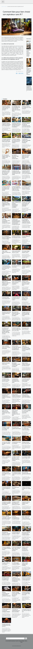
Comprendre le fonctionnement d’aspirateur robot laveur (15, 380)
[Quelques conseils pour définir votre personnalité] (6, 423)
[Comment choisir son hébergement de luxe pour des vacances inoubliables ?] (16, 119)
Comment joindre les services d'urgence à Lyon (6, 488)
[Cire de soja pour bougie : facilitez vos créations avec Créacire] (6, 151)
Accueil (3, 6)
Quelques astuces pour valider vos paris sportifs (6, 474)
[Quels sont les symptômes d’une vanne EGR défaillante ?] (26, 390)
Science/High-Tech (21, 641)
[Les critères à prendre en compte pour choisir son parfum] (26, 423)
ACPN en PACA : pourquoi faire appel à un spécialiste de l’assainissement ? (16, 347)
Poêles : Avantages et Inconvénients (6, 457)
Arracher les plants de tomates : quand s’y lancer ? (26, 267)
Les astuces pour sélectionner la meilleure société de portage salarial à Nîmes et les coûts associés (6, 331)
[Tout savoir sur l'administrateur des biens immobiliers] (16, 605)
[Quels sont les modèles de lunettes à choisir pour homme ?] (16, 390)
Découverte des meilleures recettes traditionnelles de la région (6, 204)
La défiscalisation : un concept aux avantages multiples (6, 610)
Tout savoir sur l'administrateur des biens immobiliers (16, 610)
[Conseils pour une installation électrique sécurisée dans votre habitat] (16, 167)
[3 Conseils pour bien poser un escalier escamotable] (26, 375)
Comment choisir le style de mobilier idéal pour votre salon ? (16, 329)
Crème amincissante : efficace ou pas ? (16, 251)
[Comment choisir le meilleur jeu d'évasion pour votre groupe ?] (6, 119)
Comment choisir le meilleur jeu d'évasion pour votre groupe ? (6, 125)
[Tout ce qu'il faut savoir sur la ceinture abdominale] (6, 342)
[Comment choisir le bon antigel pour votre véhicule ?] (26, 102)
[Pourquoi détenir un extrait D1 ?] (26, 232)
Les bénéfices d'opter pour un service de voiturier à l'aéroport (26, 188)
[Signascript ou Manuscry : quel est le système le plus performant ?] (6, 277)
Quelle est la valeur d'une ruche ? (6, 363)
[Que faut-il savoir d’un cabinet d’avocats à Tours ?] (6, 308)
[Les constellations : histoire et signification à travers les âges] (6, 232)
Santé (17, 641)
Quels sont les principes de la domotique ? (25, 299)
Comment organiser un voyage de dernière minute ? (6, 548)
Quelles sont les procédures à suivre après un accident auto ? (26, 283)
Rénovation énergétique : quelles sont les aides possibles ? (16, 364)
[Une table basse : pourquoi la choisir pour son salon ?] (6, 375)
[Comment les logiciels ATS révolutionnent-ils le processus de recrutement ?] (29, 81)
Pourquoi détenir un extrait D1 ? (26, 237)
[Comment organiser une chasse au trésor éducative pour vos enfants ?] (16, 135)
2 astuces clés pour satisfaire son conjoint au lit (26, 488)
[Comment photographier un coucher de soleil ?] (16, 512)
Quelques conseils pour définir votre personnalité (5, 429)
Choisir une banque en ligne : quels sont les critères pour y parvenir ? (16, 548)
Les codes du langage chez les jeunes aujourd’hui (26, 412)
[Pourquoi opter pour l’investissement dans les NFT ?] (6, 620)
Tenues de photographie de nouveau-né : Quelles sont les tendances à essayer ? (26, 348)
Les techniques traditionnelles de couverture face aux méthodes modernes (26, 221)
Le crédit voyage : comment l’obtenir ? (16, 563)
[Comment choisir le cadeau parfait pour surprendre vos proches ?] (6, 102)
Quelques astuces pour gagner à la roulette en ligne (5, 579)
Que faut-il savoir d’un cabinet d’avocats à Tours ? (6, 313)
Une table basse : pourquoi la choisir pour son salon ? (5, 380)
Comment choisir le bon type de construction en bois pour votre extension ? (26, 125)
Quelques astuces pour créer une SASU (26, 442)
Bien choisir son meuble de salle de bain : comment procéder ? (16, 313)
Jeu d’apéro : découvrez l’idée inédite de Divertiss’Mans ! (15, 156)
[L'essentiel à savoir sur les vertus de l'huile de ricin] (26, 605)
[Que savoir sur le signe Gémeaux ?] (26, 324)
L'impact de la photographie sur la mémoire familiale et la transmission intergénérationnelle (16, 222)
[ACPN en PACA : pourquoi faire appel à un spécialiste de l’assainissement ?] (16, 342)
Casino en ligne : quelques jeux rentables (25, 564)
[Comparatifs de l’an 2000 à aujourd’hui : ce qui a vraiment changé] (28, 45)
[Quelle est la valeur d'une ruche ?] (6, 359)
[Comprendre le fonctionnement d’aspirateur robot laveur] (16, 375)
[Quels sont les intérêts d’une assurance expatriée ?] (16, 277)
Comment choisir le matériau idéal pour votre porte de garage (26, 172)
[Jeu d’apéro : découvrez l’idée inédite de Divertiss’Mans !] (16, 151)
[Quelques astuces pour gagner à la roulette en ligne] (6, 573)
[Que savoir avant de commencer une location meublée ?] (26, 528)
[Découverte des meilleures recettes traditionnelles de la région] (6, 198)
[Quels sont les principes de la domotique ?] (26, 293)
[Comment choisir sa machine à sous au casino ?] (16, 293)
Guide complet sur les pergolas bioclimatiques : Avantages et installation (16, 205)
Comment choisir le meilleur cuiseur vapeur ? (26, 503)
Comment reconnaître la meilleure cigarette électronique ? (6, 503)
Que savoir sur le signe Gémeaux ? (25, 328)
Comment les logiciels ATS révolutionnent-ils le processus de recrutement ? (29, 88)
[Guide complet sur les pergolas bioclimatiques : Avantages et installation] (16, 198)
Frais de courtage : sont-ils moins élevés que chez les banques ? (16, 594)
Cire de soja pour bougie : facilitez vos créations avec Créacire (6, 156)
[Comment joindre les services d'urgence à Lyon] (6, 483)
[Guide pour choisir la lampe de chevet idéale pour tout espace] (26, 151)
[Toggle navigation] (3, 2)
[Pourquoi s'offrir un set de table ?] (6, 559)
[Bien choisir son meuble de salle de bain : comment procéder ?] (16, 308)
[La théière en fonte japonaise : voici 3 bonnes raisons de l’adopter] (16, 452)
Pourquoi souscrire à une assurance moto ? (16, 237)
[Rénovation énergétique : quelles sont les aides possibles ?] (16, 359)
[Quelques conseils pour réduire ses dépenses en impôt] (16, 498)
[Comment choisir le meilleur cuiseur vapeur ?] (26, 498)
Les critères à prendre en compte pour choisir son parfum (26, 429)
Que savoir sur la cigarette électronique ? (16, 429)
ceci (17, 47)
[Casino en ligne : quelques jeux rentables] (26, 559)
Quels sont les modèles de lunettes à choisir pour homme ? (16, 396)
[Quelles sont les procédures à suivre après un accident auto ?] (26, 277)
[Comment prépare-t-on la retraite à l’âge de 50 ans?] (26, 588)
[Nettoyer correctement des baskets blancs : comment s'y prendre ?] (6, 588)
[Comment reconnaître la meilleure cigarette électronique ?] (6, 498)
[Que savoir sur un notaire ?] (16, 483)
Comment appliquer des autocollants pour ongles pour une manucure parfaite (16, 188)
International (12, 641)
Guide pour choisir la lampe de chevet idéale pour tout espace (26, 156)
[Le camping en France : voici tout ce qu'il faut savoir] (16, 468)
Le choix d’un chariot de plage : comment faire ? (6, 443)
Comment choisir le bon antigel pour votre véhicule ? (26, 108)
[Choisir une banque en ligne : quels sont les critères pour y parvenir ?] (16, 543)
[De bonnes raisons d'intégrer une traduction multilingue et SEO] (6, 390)
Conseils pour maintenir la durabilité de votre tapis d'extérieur (26, 141)
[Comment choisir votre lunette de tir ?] (6, 293)
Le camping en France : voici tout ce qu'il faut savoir (16, 474)
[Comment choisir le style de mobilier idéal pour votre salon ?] (16, 324)
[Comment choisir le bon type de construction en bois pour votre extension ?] (26, 119)
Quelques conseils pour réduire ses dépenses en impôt (16, 503)
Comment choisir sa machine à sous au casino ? (16, 299)
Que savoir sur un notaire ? (15, 488)
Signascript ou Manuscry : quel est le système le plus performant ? (6, 283)
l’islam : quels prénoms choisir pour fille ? (6, 252)
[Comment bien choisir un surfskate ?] (16, 438)
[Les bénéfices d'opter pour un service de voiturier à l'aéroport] (26, 182)
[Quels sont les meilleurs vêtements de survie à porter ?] (26, 359)
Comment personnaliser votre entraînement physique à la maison (6, 221)
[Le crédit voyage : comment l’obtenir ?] (16, 559)
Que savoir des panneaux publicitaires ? (26, 474)
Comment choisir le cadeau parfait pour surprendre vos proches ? (6, 108)
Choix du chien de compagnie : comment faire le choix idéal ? (6, 518)
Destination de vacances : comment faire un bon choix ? (6, 534)
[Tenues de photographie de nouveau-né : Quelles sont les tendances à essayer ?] (26, 342)
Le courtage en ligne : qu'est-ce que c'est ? (26, 457)
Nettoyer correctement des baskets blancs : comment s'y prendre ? (6, 595)
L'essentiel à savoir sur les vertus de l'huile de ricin (26, 610)
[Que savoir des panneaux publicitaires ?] (26, 468)
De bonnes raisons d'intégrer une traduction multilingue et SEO (6, 396)
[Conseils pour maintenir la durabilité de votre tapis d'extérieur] (26, 135)
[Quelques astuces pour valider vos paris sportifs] (6, 468)
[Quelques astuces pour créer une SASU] (26, 438)
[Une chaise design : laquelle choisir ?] (26, 247)
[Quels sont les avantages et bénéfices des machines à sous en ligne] (16, 406)
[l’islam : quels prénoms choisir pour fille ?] (6, 247)
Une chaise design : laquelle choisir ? (26, 251)
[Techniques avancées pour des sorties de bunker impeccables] (6, 135)
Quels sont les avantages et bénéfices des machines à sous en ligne (16, 413)
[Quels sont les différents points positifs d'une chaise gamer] (6, 406)
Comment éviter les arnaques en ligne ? (16, 533)
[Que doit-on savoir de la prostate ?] (16, 261)
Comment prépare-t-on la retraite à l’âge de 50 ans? (26, 594)
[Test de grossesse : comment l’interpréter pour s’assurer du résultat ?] (6, 261)
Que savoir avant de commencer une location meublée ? (26, 534)
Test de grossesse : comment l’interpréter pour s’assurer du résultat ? (6, 267)
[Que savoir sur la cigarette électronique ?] (16, 423)
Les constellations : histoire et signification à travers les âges (6, 238)
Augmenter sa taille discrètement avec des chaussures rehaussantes (6, 172)
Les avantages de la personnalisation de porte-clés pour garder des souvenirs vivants (16, 109)
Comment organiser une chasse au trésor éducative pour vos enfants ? (16, 141)
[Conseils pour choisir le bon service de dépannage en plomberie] (26, 198)
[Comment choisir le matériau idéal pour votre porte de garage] (26, 167)
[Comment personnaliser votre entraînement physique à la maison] (6, 215)
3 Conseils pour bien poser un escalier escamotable (26, 380)
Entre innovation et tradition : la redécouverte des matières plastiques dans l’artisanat (28, 71)
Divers (5, 6)
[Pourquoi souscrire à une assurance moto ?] (16, 232)
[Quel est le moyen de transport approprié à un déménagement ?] (26, 573)
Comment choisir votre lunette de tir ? (6, 298)
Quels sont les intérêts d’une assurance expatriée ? (16, 283)
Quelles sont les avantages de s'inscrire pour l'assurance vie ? (25, 548)
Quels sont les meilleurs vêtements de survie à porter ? (26, 364)
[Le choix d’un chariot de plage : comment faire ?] (6, 438)
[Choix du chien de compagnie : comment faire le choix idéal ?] (6, 512)
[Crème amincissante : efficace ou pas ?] (16, 247)
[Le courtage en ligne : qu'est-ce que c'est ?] (26, 452)
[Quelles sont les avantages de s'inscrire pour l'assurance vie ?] (26, 543)
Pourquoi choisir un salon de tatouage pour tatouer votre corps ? (26, 313)
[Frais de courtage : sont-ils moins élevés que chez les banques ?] (16, 588)
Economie (8, 641)
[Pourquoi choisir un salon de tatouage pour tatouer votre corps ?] (26, 308)
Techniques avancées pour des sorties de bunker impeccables (6, 140)
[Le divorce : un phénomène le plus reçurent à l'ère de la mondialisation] (16, 573)
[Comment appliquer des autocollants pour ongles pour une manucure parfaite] (16, 182)
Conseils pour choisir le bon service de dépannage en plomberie (26, 204)
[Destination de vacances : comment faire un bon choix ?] (6, 528)
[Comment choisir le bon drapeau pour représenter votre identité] (6, 182)
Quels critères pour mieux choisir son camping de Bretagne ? (26, 518)
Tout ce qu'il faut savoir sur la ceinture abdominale (6, 347)
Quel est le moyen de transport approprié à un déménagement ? (26, 579)
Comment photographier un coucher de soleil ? (16, 518)
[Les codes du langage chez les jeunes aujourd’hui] (26, 406)
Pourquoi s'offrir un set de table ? (6, 563)
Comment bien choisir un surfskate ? (16, 442)
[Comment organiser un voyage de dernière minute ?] (6, 543)
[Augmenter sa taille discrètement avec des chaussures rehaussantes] (6, 167)
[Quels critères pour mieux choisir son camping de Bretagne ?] (26, 512)
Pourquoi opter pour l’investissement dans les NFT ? (6, 625)
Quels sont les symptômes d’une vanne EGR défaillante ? (26, 396)
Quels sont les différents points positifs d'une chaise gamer (6, 412)
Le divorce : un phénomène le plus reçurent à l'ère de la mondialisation (16, 579)
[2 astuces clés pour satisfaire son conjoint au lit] (26, 483)
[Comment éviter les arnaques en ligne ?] (16, 528)
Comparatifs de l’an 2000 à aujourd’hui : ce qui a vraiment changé (28, 53)
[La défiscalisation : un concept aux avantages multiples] (6, 605)
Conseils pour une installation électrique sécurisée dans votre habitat (16, 172)
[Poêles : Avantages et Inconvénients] (6, 452)
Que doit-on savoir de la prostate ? (16, 266)
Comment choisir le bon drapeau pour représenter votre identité (6, 188)
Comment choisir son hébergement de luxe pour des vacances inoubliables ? (16, 125)
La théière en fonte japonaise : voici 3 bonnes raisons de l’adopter (16, 458)
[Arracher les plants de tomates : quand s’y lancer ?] (26, 261)
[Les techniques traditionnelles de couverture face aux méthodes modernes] (26, 215)
